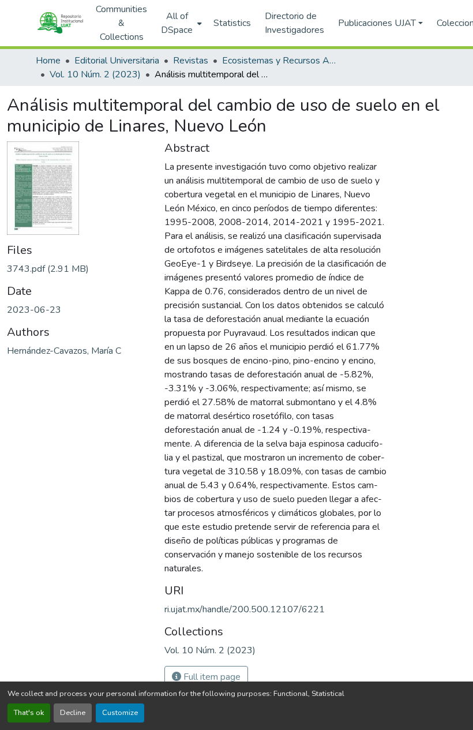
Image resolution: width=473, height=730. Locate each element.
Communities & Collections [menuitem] (121, 23)
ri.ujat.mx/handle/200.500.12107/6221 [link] (244, 609)
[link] (79, 269)
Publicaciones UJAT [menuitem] (377, 23)
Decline (72, 712)
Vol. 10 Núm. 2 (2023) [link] (95, 74)
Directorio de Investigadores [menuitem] (294, 23)
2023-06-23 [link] (34, 310)
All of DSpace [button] (177, 23)
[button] (60, 23)
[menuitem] (180, 23)
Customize (120, 712)
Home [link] (48, 60)
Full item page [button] (211, 677)
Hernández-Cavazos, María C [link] (64, 351)
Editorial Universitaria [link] (116, 60)
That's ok (29, 712)
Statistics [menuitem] (232, 23)
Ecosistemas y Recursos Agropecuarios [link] (279, 60)
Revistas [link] (190, 60)
